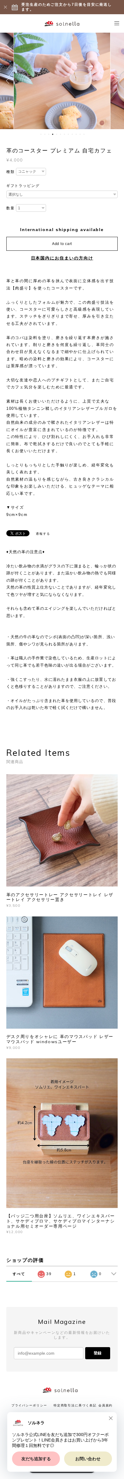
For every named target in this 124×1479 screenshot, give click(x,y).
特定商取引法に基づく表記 (75, 1405)
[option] (62, 80)
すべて (19, 1274)
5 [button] (56, 134)
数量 (10, 208)
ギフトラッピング (23, 186)
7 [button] (64, 134)
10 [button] (76, 134)
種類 (10, 172)
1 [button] (41, 134)
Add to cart (62, 244)
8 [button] (68, 134)
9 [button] (72, 134)
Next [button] (115, 81)
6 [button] (60, 134)
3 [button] (48, 134)
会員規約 (105, 1405)
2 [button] (44, 134)
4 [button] (52, 134)
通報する (43, 533)
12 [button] (84, 134)
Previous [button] (9, 81)
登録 (97, 1353)
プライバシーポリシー (29, 1405)
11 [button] (80, 134)
